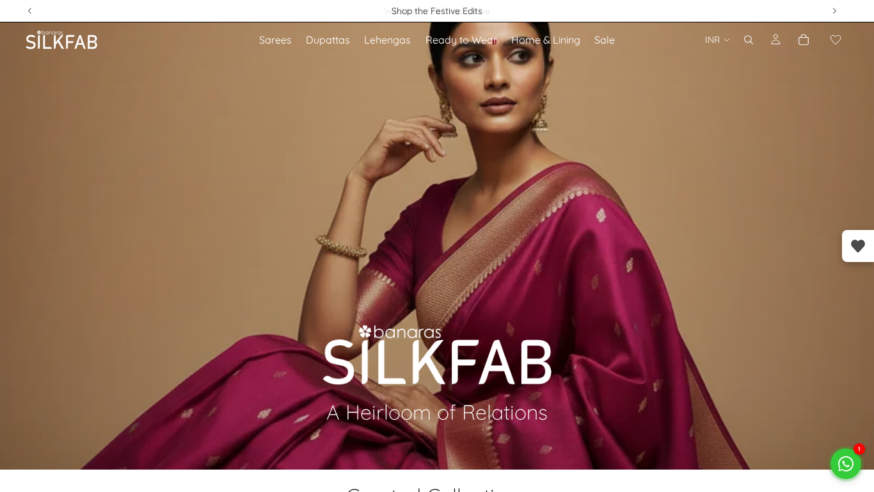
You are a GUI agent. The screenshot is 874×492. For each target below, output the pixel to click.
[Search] (749, 40)
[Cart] (804, 40)
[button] (835, 39)
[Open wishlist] (858, 246)
